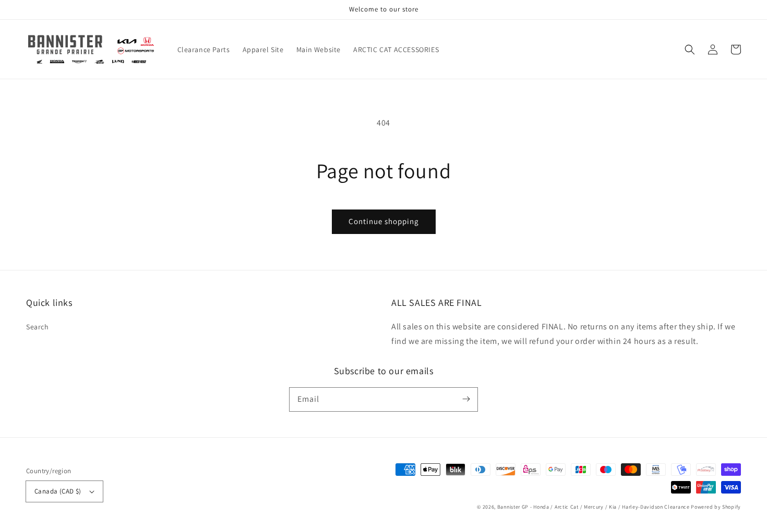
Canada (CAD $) (57, 491)
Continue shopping (384, 221)
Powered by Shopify (716, 506)
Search (37, 326)
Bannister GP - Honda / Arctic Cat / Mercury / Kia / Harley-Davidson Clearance (593, 506)
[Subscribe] (465, 399)
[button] (689, 49)
